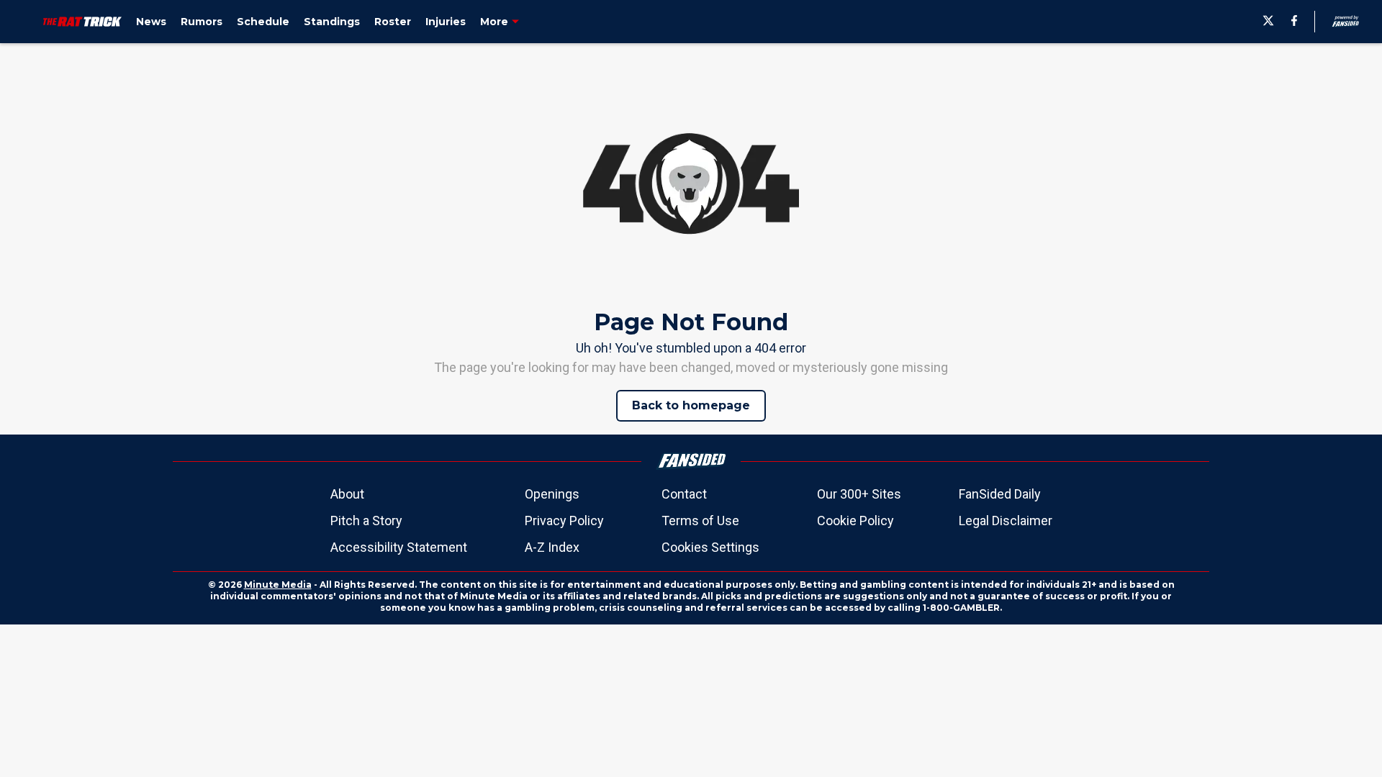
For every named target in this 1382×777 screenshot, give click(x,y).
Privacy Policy (564, 520)
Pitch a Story (366, 520)
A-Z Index (552, 547)
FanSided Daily (1000, 493)
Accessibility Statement (398, 547)
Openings (552, 493)
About (347, 493)
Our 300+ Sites (859, 493)
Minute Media (278, 584)
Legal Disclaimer (1005, 520)
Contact (684, 493)
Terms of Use (700, 520)
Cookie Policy (855, 520)
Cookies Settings (710, 547)
